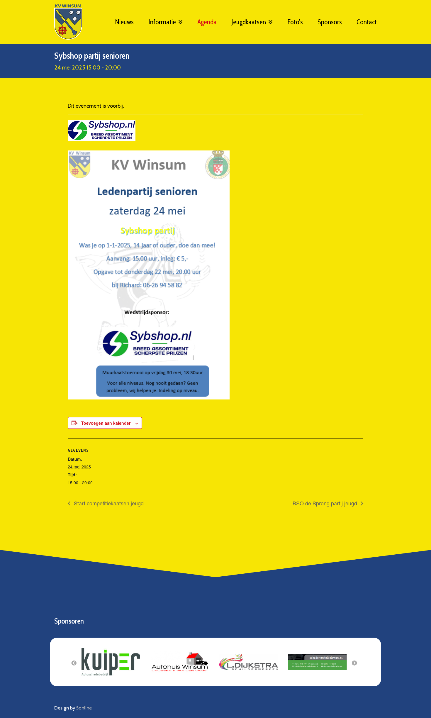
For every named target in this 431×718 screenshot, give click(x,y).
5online (84, 708)
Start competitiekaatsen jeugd (108, 503)
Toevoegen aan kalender (105, 423)
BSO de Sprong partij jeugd (326, 503)
